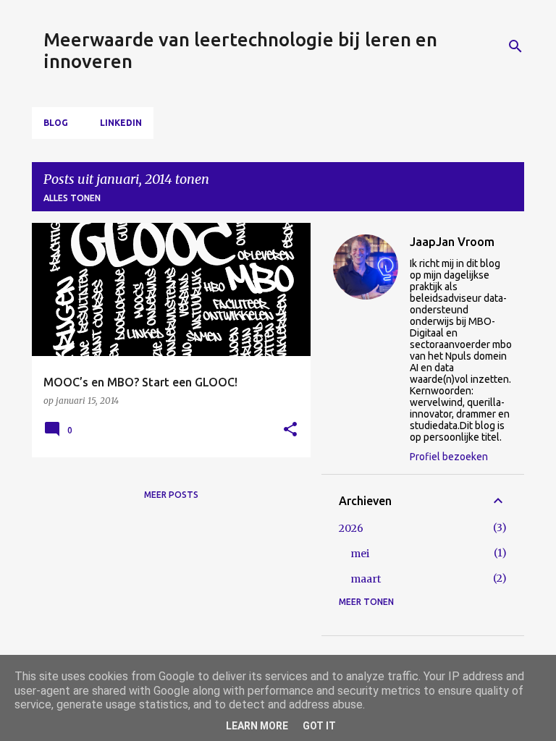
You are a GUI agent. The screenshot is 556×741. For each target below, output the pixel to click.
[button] (290, 430)
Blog (55, 122)
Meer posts (171, 494)
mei (359, 553)
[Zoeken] (515, 46)
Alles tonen (72, 198)
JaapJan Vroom (452, 241)
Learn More (257, 726)
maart (365, 578)
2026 (351, 528)
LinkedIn (121, 122)
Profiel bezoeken (449, 456)
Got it (319, 726)
